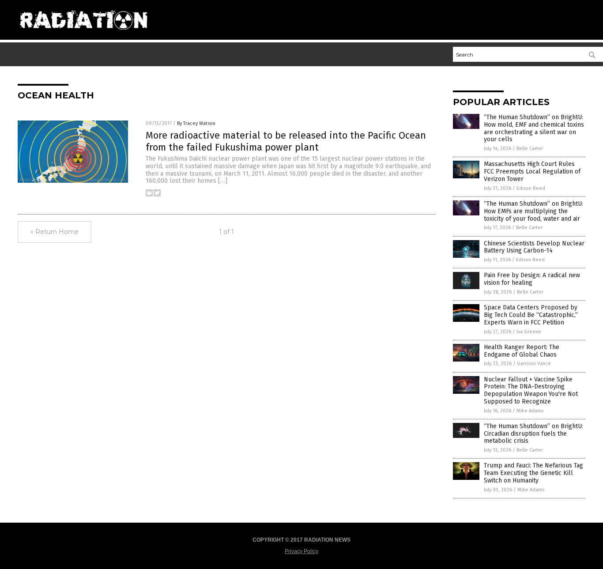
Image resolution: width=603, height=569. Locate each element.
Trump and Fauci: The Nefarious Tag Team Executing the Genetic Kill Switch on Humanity (533, 473)
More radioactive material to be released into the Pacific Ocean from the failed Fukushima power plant (286, 141)
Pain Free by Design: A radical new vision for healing (532, 278)
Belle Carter (529, 148)
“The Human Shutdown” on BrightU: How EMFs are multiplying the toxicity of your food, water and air (533, 211)
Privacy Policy (301, 551)
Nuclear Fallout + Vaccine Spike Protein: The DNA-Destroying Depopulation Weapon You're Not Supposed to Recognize (531, 390)
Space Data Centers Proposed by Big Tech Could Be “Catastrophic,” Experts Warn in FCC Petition (531, 315)
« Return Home (54, 232)
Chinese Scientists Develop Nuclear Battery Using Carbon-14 (534, 247)
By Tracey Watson (196, 123)
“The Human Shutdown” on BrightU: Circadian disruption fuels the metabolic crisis (533, 433)
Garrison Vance (534, 363)
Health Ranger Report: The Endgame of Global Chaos (521, 350)
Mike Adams (529, 411)
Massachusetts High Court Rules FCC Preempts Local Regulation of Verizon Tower (532, 171)
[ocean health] (83, 33)
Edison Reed (530, 188)
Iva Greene (528, 332)
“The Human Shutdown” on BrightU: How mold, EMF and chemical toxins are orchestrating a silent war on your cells (534, 128)
